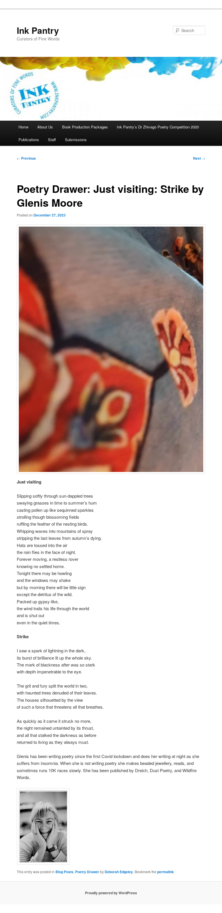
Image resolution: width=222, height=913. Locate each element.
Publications (28, 139)
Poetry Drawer (87, 871)
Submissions (76, 139)
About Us (45, 127)
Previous (26, 158)
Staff (52, 139)
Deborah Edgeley (119, 871)
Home (23, 127)
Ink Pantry (38, 30)
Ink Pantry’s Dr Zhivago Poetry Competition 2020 (158, 127)
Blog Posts (64, 871)
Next (199, 158)
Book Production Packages (85, 127)
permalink (165, 871)
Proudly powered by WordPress (111, 892)
